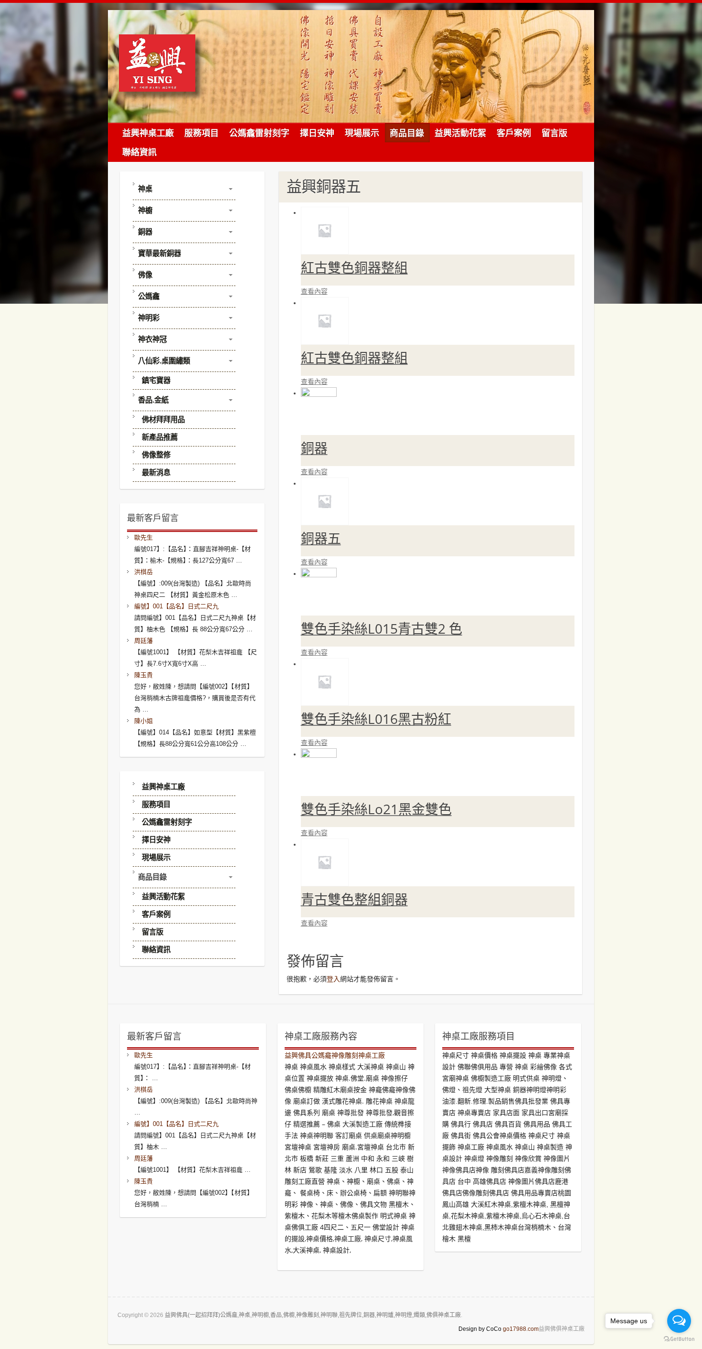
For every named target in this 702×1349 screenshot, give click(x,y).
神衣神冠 (152, 339)
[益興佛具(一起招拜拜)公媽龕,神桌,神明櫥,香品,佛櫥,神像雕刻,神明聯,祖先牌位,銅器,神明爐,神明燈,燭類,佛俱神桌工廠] (160, 69)
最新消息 (156, 472)
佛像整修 (156, 455)
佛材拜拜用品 (163, 419)
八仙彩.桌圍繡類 (164, 361)
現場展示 (362, 132)
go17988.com (521, 1329)
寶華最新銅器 (159, 253)
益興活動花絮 (460, 132)
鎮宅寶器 (156, 380)
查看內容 (314, 291)
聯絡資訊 (139, 152)
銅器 (145, 232)
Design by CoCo (479, 1329)
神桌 (145, 189)
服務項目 (201, 132)
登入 (333, 978)
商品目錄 (407, 132)
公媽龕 (149, 296)
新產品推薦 (160, 437)
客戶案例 (514, 132)
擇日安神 (317, 132)
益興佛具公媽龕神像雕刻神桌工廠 (335, 1055)
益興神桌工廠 (148, 132)
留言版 (554, 132)
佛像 (145, 275)
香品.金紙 (153, 400)
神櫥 (145, 210)
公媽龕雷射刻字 (259, 132)
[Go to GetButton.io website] (679, 1339)
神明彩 (149, 318)
